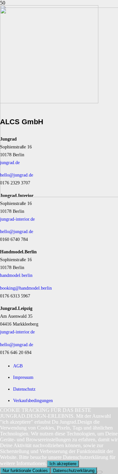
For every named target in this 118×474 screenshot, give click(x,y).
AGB (18, 365)
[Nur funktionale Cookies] (99, 472)
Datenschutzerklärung (73, 470)
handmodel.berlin (16, 275)
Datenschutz (24, 389)
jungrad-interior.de (17, 219)
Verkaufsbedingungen (33, 400)
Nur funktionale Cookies (25, 470)
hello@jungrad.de (16, 231)
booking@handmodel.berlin (26, 288)
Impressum (23, 377)
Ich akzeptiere (62, 463)
